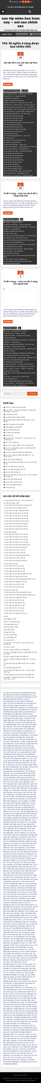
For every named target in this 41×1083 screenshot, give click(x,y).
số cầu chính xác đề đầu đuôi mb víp (16, 526)
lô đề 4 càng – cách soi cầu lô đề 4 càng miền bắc (20, 194)
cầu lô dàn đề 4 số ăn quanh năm (13, 153)
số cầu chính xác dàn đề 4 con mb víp (16, 513)
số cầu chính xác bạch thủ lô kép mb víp (17, 545)
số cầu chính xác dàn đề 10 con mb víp (16, 521)
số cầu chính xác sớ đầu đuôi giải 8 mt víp (17, 592)
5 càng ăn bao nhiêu (20, 96)
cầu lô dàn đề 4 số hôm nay (11, 164)
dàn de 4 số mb (27, 171)
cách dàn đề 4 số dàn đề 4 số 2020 (13, 118)
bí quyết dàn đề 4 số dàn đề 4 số (25, 111)
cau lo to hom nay (24, 355)
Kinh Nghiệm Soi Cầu (23, 173)
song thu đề (7, 385)
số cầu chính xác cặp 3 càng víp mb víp (16, 510)
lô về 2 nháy (31, 366)
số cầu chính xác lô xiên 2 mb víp (14, 553)
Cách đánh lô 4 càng (9, 238)
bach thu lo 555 (8, 105)
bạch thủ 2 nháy (29, 344)
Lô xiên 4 (23, 368)
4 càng (7, 222)
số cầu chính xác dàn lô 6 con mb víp (16, 537)
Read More (8, 84)
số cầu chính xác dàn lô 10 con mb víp (16, 542)
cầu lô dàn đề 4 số (24, 149)
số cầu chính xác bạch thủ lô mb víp (15, 547)
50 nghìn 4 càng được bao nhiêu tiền (14, 100)
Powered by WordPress (20, 1075)
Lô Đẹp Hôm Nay (11, 432)
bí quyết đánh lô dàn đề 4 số (12, 114)
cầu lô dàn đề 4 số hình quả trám (13, 162)
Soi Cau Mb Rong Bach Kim (14, 469)
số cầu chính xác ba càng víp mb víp (15, 508)
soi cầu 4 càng (8, 259)
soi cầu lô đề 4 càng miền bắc (12, 263)
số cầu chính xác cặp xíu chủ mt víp (15, 613)
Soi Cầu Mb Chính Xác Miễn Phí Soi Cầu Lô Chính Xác (20, 463)
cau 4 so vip (26, 136)
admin (26, 91)
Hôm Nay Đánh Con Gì (12, 219)
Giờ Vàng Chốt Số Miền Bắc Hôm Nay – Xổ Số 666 (19, 420)
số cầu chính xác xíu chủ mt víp (14, 600)
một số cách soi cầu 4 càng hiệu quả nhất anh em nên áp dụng (19, 256)
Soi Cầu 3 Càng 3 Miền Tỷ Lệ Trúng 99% (18, 445)
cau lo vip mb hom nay (10, 357)
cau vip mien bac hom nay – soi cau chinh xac (18, 500)
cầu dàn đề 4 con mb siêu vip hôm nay (20, 63)
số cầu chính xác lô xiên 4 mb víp (14, 558)
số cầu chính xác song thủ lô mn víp (15, 582)
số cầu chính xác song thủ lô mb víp (15, 560)
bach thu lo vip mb (29, 105)
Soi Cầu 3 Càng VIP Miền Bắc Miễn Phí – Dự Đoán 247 (19, 456)
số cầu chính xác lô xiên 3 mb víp (14, 550)
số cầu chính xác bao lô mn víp (14, 587)
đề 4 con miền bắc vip (10, 173)
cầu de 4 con (22, 144)
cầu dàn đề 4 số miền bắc (11, 144)
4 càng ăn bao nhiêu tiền (25, 94)
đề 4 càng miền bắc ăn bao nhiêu (13, 247)
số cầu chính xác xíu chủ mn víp (14, 584)
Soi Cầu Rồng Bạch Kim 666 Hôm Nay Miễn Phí (19, 675)
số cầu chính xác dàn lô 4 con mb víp (16, 534)
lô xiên (5, 368)
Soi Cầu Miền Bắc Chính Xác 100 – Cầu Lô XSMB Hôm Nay (20, 475)
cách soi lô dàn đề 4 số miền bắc (13, 125)
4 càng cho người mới (25, 225)
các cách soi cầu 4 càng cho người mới (14, 236)
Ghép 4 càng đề (28, 249)
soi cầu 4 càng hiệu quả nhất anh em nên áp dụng (17, 261)
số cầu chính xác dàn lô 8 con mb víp (16, 539)
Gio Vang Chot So (9, 640)
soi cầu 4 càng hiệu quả (20, 259)
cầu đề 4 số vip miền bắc (10, 147)
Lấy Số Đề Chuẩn (11, 430)
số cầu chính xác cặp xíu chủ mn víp (15, 576)
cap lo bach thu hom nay (11, 133)
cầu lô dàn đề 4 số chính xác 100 (13, 158)
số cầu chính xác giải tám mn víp (14, 571)
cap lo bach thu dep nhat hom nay (13, 131)
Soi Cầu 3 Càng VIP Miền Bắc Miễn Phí (18, 452)
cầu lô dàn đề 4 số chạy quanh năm (13, 155)
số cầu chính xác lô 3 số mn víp (14, 608)
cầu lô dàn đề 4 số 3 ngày (11, 151)
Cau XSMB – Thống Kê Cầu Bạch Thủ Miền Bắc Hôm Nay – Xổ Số (20, 411)
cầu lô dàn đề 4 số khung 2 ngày (12, 166)
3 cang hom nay (15, 331)
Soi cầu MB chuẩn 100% (13, 466)
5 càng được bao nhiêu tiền (11, 98)
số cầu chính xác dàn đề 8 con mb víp (16, 518)
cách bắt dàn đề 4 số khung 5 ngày (13, 116)
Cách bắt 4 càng (25, 114)
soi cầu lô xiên (20, 383)
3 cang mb (24, 331)
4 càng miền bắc (8, 96)
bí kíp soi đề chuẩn (9, 111)
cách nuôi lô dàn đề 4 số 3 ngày (12, 122)
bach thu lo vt (31, 107)
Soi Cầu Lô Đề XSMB (12, 459)
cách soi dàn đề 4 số (28, 122)
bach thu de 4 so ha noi (10, 103)
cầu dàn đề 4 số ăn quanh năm (12, 142)
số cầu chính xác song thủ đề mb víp (16, 529)
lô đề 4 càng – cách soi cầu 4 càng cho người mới (20, 282)
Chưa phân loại (10, 414)
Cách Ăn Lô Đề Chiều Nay (13, 91)
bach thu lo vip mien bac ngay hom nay (15, 107)
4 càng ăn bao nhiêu (11, 94)
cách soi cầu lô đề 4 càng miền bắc (13, 242)
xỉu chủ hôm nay (22, 385)
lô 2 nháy (20, 364)
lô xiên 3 (17, 368)
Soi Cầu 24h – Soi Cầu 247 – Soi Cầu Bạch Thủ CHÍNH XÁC (20, 439)
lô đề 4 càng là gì (18, 251)
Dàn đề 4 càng (31, 244)
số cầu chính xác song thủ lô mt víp (15, 597)
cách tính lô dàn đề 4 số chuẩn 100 (13, 127)
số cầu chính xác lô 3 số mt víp (14, 566)
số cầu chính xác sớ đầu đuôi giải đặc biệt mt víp (19, 595)
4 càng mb (7, 229)
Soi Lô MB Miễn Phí (12, 485)
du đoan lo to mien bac (10, 364)
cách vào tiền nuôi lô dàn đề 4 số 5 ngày (15, 129)
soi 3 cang (7, 376)
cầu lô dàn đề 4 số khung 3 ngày (12, 169)
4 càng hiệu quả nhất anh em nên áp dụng (15, 227)
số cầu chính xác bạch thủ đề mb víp (15, 524)
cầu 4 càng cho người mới (11, 244)
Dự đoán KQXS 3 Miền (13, 417)
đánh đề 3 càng (31, 357)
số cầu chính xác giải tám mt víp (14, 605)
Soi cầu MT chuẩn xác (13, 482)
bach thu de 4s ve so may (25, 103)
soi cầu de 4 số (8, 175)
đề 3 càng (6, 360)
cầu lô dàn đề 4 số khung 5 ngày (12, 171)
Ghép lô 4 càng (8, 251)
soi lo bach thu (29, 383)
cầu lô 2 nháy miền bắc (10, 149)
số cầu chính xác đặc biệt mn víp (14, 568)
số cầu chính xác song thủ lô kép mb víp (17, 555)
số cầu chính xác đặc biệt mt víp (14, 603)
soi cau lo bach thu (9, 383)
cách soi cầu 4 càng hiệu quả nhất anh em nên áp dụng (19, 240)
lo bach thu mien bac (9, 366)
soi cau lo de (17, 175)
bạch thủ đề (7, 346)
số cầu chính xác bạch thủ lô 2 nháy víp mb (18, 505)
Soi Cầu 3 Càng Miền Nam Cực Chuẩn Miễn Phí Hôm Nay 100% (20, 449)
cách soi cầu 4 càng (21, 238)
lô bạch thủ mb (29, 364)
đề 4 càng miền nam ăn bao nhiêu (13, 249)
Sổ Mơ (8, 435)
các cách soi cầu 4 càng (10, 233)
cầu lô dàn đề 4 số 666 (25, 151)
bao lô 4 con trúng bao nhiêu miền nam (24, 109)
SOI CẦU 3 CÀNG (20, 6)
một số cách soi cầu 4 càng (11, 253)
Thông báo (9, 487)
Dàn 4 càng (22, 244)
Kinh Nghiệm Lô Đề (11, 328)
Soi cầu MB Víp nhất (12, 472)
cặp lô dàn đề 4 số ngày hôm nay (13, 136)
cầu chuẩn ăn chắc (9, 138)
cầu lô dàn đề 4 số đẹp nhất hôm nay (14, 160)
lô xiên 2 (11, 368)
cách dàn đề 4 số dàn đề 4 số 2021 (13, 120)
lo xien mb (30, 368)
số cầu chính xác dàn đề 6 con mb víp (16, 516)
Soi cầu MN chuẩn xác (13, 479)
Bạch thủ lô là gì (18, 105)
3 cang (7, 331)
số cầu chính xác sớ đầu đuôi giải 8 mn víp (17, 574)
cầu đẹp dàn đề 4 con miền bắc (27, 147)
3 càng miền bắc (8, 333)
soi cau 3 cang (15, 376)
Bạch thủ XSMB (8, 109)
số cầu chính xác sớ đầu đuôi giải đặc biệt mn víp (20, 579)
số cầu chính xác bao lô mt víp (13, 610)
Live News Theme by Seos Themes (23, 1080)
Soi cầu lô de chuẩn (27, 175)
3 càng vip (17, 333)
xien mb (14, 385)
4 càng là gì (32, 227)
